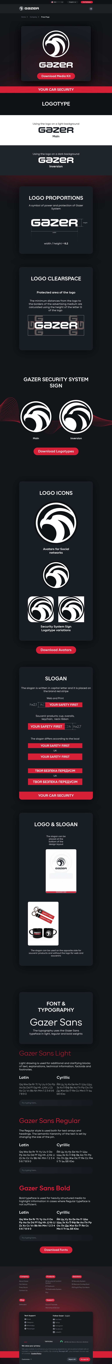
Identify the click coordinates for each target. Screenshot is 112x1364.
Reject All (72, 1359)
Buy (47, 1292)
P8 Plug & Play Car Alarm (81, 1287)
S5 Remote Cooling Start (80, 1284)
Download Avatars (56, 650)
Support (50, 1300)
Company (24, 1277)
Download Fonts (56, 1250)
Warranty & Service (52, 1308)
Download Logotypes (56, 451)
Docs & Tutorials (51, 1305)
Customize (26, 1359)
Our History (23, 1284)
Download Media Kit (56, 76)
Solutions (77, 1277)
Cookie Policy (36, 1353)
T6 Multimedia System (53, 1289)
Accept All (84, 1359)
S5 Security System (78, 1281)
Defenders (23, 1305)
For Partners (87, 2)
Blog (22, 1300)
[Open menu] (91, 9)
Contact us (23, 1290)
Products (50, 1277)
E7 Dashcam (50, 1286)
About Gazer (23, 1281)
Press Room (23, 1287)
